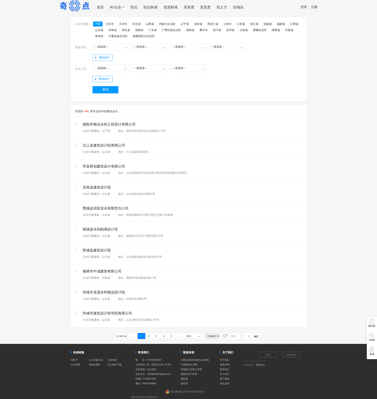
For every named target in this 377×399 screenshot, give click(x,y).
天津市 (123, 24)
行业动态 (112, 359)
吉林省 (198, 24)
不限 (98, 24)
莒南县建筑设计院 (97, 187)
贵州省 (230, 30)
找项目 (238, 6)
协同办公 (260, 364)
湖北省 (126, 30)
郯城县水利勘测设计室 (100, 229)
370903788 (149, 378)
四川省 (217, 30)
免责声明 (224, 364)
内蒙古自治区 (167, 24)
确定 (256, 336)
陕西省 (276, 30)
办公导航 (75, 364)
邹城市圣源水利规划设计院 (104, 292)
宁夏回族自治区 (118, 36)
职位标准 (151, 6)
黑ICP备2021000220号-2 (144, 397)
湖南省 (139, 30)
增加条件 (104, 57)
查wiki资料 (94, 364)
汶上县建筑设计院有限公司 (104, 145)
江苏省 (241, 24)
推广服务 (224, 378)
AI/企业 (115, 6)
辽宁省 (185, 24)
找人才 (222, 6)
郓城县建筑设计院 (97, 250)
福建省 (281, 24)
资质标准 (171, 6)
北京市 (110, 24)
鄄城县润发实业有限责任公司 (106, 208)
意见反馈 (224, 383)
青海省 (99, 36)
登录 (304, 7)
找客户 (74, 359)
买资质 (189, 6)
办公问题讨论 (96, 359)
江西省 (294, 24)
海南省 (190, 30)
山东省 (99, 30)
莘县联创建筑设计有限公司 (104, 166)
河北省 (136, 24)
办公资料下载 (114, 364)
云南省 (244, 30)
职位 (134, 6)
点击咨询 (151, 369)
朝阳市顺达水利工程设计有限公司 (109, 124)
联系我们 (224, 369)
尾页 (189, 336)
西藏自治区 (260, 30)
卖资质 (205, 6)
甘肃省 (289, 30)
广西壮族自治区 (171, 30)
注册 (314, 7)
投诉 (268, 355)
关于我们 (224, 359)
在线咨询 (290, 355)
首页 (100, 6)
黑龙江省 (212, 24)
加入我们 (224, 373)
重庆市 (203, 30)
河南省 (112, 30)
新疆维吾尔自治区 (144, 36)
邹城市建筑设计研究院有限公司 (107, 313)
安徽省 (268, 24)
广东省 (152, 30)
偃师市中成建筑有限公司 (102, 271)
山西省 (150, 24)
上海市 (227, 24)
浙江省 (254, 24)
